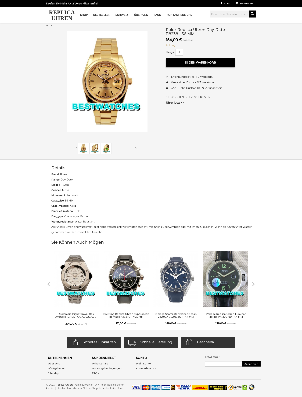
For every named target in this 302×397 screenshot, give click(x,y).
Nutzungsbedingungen (106, 368)
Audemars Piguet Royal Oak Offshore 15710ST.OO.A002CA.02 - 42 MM (76, 316)
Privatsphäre (100, 363)
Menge (170, 52)
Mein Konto (143, 363)
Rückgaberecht (57, 368)
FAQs (95, 373)
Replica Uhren (64, 384)
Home (49, 25)
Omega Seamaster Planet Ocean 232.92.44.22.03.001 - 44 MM (176, 315)
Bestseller (101, 14)
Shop (84, 14)
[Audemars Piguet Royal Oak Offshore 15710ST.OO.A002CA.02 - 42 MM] (76, 279)
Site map (53, 373)
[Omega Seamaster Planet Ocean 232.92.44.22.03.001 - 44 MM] (175, 279)
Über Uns (141, 14)
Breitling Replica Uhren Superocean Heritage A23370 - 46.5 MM (126, 315)
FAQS (157, 14)
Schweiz (122, 14)
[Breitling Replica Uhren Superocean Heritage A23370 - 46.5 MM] (126, 279)
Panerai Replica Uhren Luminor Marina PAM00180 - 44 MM (226, 315)
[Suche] (252, 14)
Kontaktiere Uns (179, 14)
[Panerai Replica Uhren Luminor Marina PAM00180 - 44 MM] (225, 279)
